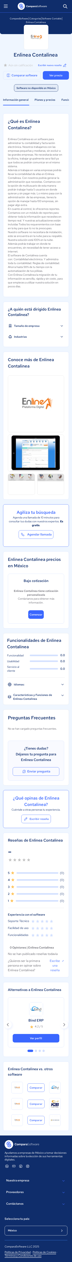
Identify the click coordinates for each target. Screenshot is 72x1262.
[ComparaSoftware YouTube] (14, 1166)
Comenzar (36, 614)
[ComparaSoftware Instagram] (27, 1166)
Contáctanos (14, 1204)
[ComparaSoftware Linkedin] (7, 1166)
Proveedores (15, 1192)
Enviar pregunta (38, 771)
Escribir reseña (39, 819)
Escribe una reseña (55, 965)
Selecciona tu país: (17, 1219)
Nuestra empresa (17, 1180)
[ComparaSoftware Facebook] (20, 1166)
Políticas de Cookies (44, 1252)
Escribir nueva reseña (50, 65)
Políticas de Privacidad (18, 1252)
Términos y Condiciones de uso (23, 1255)
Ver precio (55, 75)
